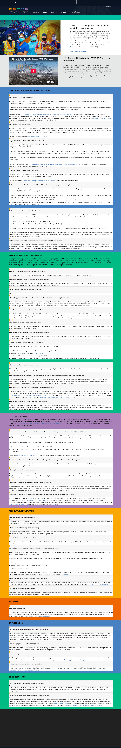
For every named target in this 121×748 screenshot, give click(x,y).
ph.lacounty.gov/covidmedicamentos (68, 164)
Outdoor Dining (87, 17)
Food (66, 17)
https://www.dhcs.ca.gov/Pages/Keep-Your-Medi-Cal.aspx (28, 395)
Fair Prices (75, 17)
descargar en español (78, 51)
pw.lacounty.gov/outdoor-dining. (73, 660)
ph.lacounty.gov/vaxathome (101, 118)
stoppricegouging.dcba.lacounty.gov (38, 616)
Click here (73, 47)
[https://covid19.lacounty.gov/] (18, 13)
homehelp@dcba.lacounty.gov (19, 504)
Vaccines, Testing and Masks (22, 17)
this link (54, 504)
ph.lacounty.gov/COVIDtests (37, 137)
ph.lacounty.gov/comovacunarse (62, 114)
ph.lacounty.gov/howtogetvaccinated (37, 114)
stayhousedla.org (104, 474)
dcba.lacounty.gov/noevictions (27, 456)
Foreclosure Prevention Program (37, 500)
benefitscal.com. (39, 353)
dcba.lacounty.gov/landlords (55, 423)
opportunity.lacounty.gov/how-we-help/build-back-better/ (83, 705)
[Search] (110, 11)
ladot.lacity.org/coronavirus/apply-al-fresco (23, 670)
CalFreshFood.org (67, 574)
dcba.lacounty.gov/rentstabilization (32, 423)
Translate (108, 6)
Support (98, 17)
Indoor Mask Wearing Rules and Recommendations (38, 181)
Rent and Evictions (55, 17)
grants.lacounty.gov (61, 704)
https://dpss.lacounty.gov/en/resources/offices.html (57, 397)
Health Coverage (40, 17)
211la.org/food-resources (99, 584)
